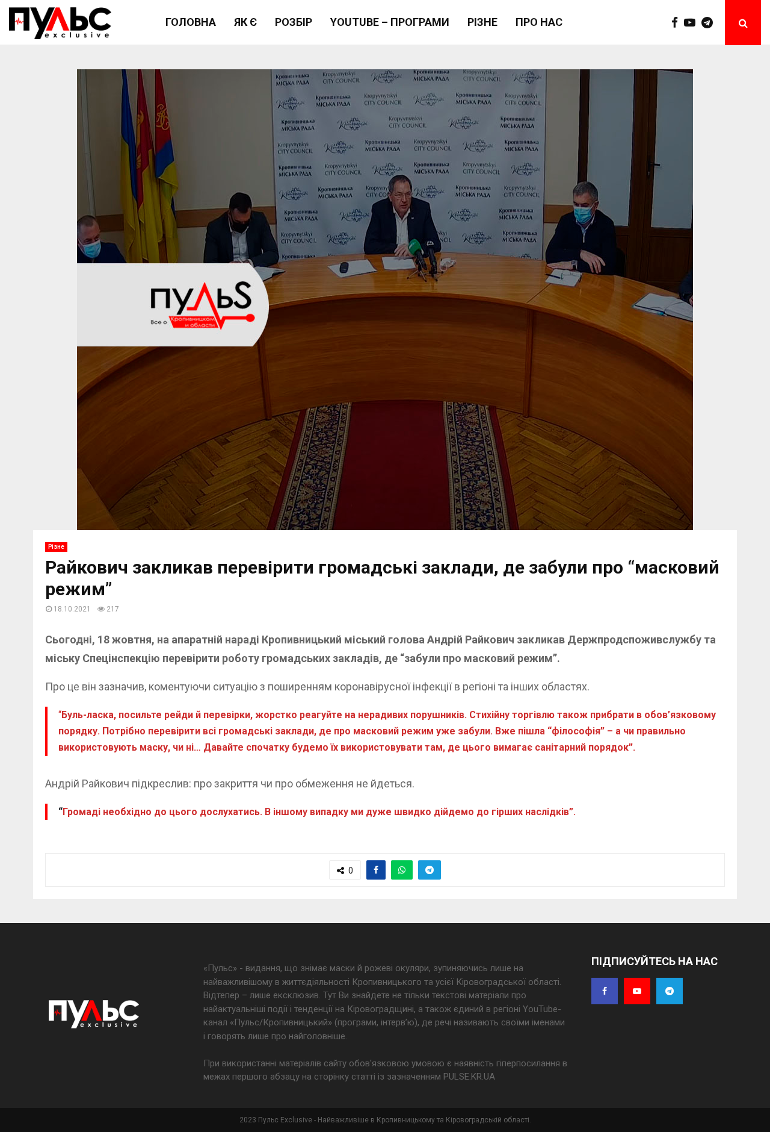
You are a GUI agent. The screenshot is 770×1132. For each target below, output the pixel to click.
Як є (245, 22)
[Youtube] (692, 23)
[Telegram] (710, 23)
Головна (190, 22)
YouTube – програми (389, 22)
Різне (482, 22)
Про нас (539, 22)
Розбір (293, 22)
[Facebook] (677, 23)
